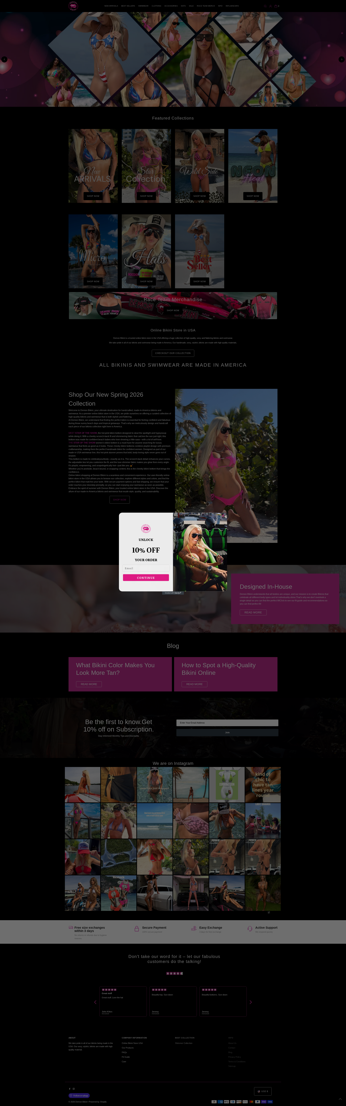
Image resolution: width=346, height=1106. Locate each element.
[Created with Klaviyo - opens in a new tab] (173, 592)
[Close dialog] (225, 514)
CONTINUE (146, 577)
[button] (146, 528)
